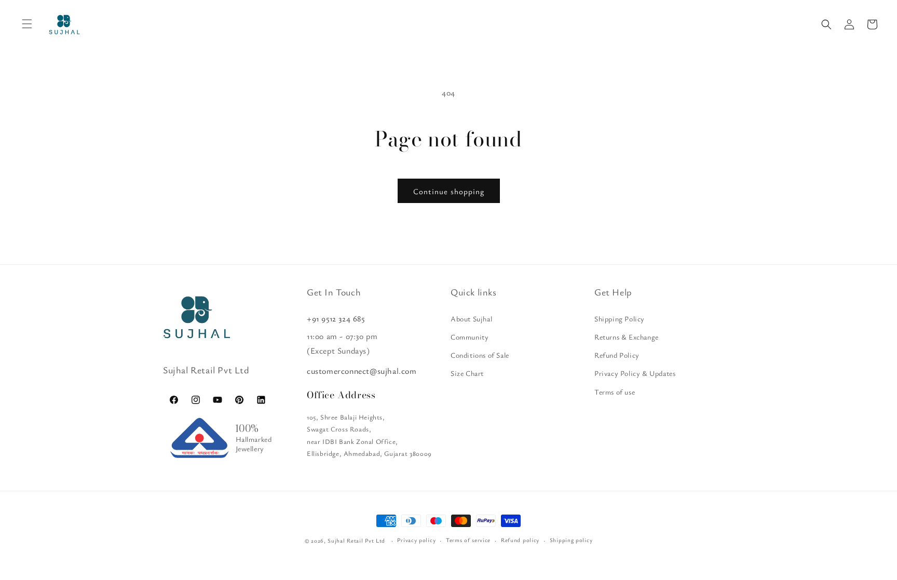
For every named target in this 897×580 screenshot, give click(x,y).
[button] (826, 24)
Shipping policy (571, 540)
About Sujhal (471, 318)
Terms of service (468, 540)
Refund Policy (617, 355)
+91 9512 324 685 (336, 318)
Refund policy (520, 540)
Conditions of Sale (480, 355)
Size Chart (467, 373)
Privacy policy (416, 540)
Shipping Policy (619, 318)
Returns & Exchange (626, 337)
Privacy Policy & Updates (634, 373)
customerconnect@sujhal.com (362, 370)
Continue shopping (448, 191)
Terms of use (614, 392)
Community (469, 337)
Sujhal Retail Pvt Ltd (356, 540)
